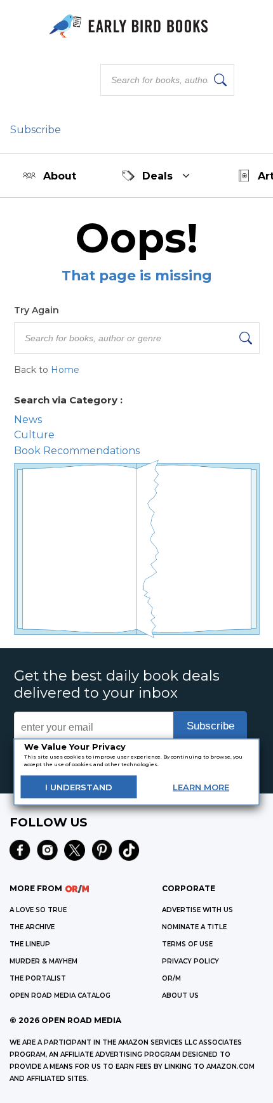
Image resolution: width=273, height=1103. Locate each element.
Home (65, 369)
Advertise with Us (197, 910)
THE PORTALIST (38, 978)
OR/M (171, 978)
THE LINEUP (30, 944)
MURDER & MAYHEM (43, 961)
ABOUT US (180, 995)
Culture (34, 435)
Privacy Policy (190, 961)
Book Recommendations (77, 451)
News (28, 420)
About (59, 176)
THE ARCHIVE (32, 927)
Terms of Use (187, 944)
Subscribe (35, 130)
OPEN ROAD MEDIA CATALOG (60, 995)
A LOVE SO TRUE (38, 910)
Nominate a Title (194, 927)
